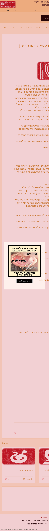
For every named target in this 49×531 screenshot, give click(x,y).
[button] (24, 281)
